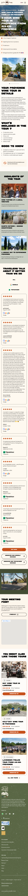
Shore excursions (5, 847)
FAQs (2, 868)
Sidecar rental (4, 860)
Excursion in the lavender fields (8, 850)
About (2, 865)
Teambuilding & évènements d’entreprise (11, 857)
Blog (2, 871)
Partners (3, 863)
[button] (21, 3)
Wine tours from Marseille (7, 842)
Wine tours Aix (4, 844)
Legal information (5, 885)
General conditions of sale (6, 883)
